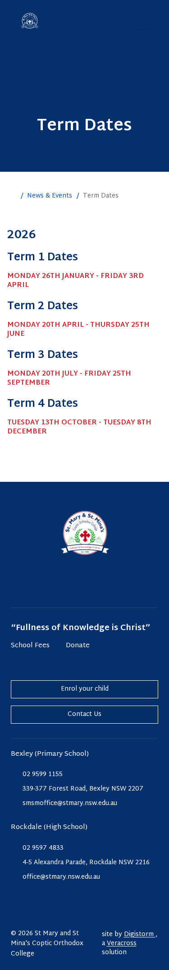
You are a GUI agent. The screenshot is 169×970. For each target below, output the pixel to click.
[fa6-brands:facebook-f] (84, 582)
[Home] (30, 21)
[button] (11, 196)
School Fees (30, 646)
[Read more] (62, 582)
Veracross (122, 943)
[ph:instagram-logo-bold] (62, 582)
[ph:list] (140, 20)
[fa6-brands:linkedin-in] (107, 582)
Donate (78, 646)
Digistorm (139, 934)
